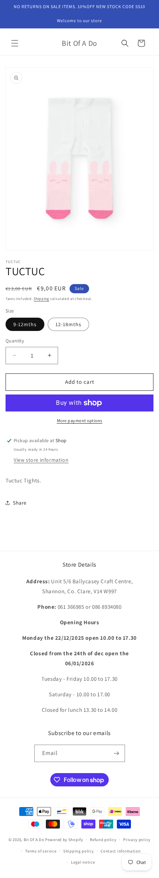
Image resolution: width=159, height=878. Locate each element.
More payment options (79, 420)
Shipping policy (78, 851)
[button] (15, 43)
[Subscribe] (116, 753)
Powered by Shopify (64, 839)
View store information (41, 460)
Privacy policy (136, 839)
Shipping (41, 298)
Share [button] (20, 502)
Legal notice (83, 862)
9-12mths (25, 324)
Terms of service (40, 851)
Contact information (121, 851)
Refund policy (103, 839)
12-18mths (68, 324)
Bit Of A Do (34, 839)
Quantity (15, 341)
